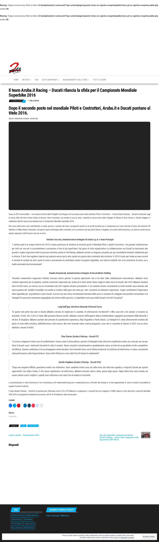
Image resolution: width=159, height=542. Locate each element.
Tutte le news (99, 80)
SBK (36, 80)
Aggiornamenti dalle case (75, 80)
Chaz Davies (27, 519)
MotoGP (26, 80)
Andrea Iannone (32, 515)
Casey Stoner (16, 519)
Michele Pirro (29, 528)
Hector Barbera (16, 524)
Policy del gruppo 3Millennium (57, 515)
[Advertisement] (79, 40)
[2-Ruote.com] (9, 78)
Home (16, 80)
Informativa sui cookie (127, 538)
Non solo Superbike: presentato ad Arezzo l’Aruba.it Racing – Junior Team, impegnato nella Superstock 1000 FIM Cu (118, 437)
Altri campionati (50, 80)
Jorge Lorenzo (29, 524)
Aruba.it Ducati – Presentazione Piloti (24, 435)
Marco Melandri (16, 528)
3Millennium (34, 101)
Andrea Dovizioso (17, 515)
